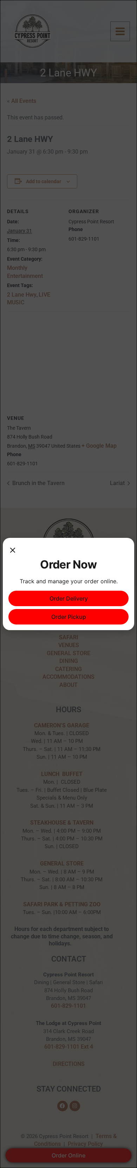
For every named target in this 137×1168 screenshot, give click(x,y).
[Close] (13, 550)
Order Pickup (68, 616)
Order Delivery (69, 598)
